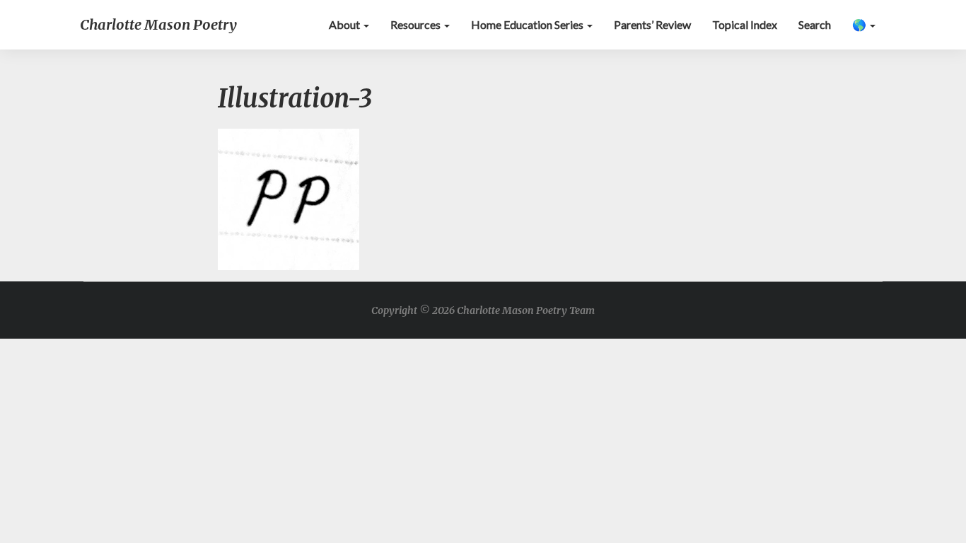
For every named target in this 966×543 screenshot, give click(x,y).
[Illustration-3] (288, 203)
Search (814, 24)
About (345, 24)
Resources (416, 24)
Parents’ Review (652, 24)
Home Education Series (528, 24)
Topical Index (744, 24)
